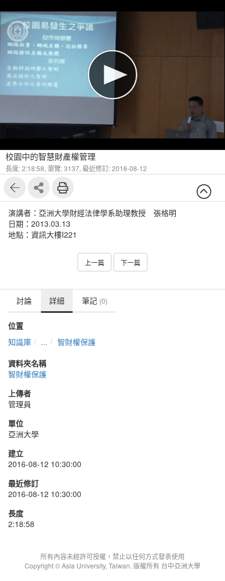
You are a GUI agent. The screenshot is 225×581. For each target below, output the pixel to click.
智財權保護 (76, 341)
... (44, 341)
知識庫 (19, 341)
